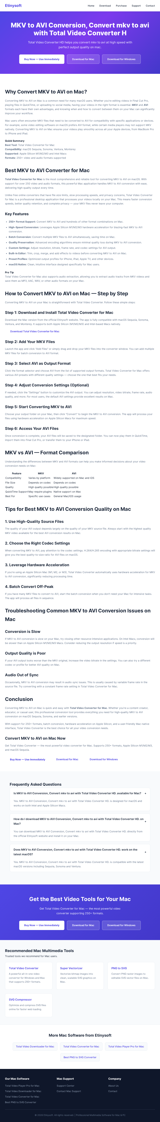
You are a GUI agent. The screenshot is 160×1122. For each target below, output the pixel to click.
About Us (113, 1085)
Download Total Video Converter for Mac (34, 331)
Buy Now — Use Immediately (41, 59)
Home (91, 5)
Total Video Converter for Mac (81, 1046)
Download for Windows (121, 59)
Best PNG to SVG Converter (80, 1057)
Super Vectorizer (71, 968)
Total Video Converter (23, 968)
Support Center (65, 1085)
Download (105, 5)
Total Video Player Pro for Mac (126, 1046)
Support (136, 5)
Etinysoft (13, 5)
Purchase (121, 5)
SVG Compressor (20, 999)
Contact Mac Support (69, 1091)
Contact (150, 5)
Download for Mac (83, 59)
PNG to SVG (119, 968)
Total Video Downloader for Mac (35, 1046)
